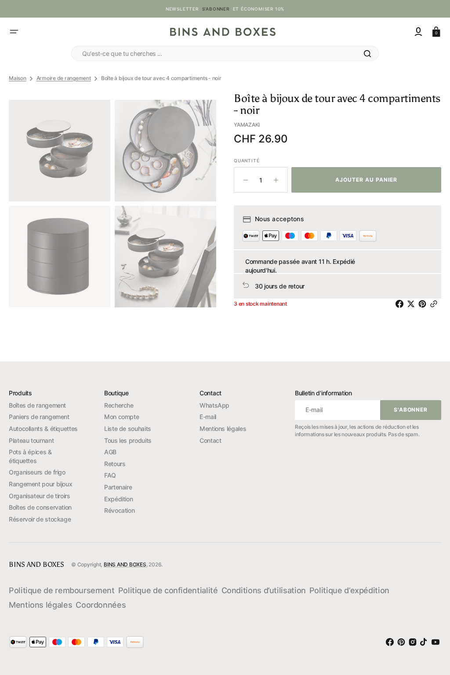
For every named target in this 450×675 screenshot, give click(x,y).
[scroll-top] (428, 618)
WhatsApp (214, 405)
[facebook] (401, 304)
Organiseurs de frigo (37, 472)
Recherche (119, 405)
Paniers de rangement (39, 416)
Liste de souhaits (127, 428)
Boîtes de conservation (40, 507)
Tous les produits (128, 440)
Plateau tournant (31, 440)
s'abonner (215, 8)
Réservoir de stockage (40, 519)
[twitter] (412, 304)
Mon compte (121, 416)
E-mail (208, 416)
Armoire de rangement (63, 78)
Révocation (119, 510)
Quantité (246, 160)
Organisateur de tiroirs (39, 496)
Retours (114, 463)
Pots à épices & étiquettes (30, 456)
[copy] (435, 304)
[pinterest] (424, 304)
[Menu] (14, 31)
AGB (110, 452)
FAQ (110, 475)
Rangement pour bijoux (40, 484)
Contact (210, 440)
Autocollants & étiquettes (43, 428)
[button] (418, 32)
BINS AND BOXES (125, 564)
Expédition (118, 499)
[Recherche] (367, 53)
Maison (17, 78)
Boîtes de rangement (37, 405)
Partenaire (118, 487)
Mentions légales (223, 428)
